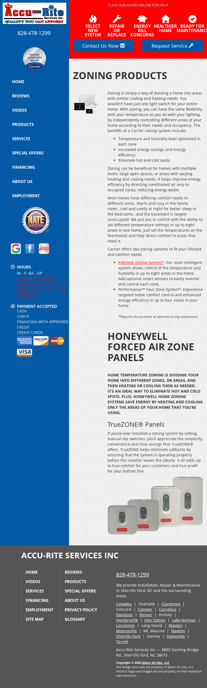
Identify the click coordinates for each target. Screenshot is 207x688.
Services (21, 138)
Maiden (175, 625)
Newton (178, 630)
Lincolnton (125, 625)
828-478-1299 (132, 574)
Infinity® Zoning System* (141, 262)
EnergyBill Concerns (142, 30)
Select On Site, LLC (155, 663)
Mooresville (126, 630)
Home (18, 81)
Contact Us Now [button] (101, 46)
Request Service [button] (170, 46)
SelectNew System (93, 30)
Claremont (170, 603)
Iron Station (154, 620)
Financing (23, 167)
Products (23, 124)
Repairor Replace (117, 30)
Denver (145, 614)
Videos (19, 110)
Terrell (122, 641)
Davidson (124, 614)
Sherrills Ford (128, 636)
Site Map (35, 619)
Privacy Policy (81, 609)
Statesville (176, 636)
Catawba (124, 603)
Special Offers (27, 153)
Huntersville (127, 620)
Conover (145, 609)
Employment (26, 195)
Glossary (75, 619)
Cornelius (167, 609)
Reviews (20, 95)
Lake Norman (184, 620)
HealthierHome (165, 28)
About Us (22, 181)
